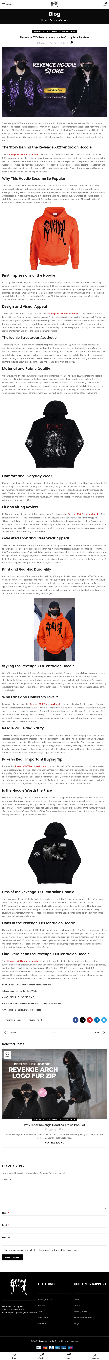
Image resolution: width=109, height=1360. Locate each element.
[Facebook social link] (75, 1020)
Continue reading (54, 1143)
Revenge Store (45, 1299)
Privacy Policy (80, 1311)
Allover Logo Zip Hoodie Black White (19, 991)
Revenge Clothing (59, 20)
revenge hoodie (36, 1020)
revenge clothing (14, 1020)
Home (44, 20)
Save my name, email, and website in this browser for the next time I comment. (41, 1250)
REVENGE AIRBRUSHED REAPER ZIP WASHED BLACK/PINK (31, 1003)
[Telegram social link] (104, 1020)
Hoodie (41, 1305)
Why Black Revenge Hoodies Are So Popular (54, 1125)
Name (5, 1212)
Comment (7, 1179)
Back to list (54, 1032)
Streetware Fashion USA (64, 31)
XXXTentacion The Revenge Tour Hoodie (21, 1009)
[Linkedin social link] (97, 1020)
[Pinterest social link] (90, 1020)
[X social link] (83, 1020)
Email (5, 1225)
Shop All (42, 1323)
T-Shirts (42, 1311)
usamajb (44, 43)
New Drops (43, 1317)
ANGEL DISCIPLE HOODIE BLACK (18, 997)
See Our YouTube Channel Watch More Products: (26, 984)
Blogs (76, 1323)
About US (78, 1299)
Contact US (79, 1305)
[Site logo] (54, 4)
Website (6, 1237)
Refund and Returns (83, 1317)
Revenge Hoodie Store (49, 1341)
